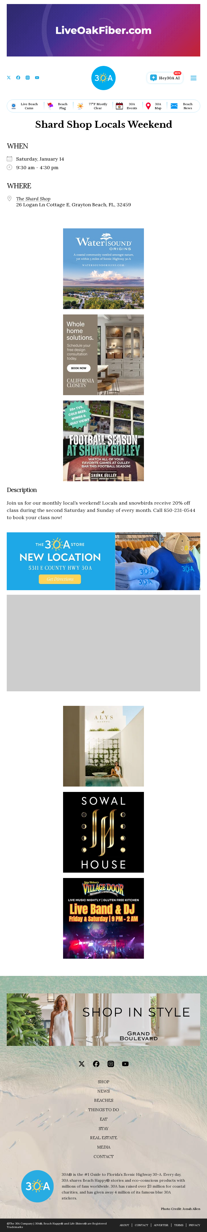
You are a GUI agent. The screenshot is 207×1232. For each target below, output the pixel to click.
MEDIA (103, 1147)
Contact (104, 1156)
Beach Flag (62, 106)
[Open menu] (193, 78)
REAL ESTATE (103, 1137)
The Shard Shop (33, 199)
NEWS (103, 1091)
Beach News (187, 106)
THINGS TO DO (103, 1109)
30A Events (132, 106)
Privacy (194, 1225)
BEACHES (103, 1100)
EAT (104, 1119)
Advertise (161, 1225)
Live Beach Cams (29, 106)
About (124, 1225)
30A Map (158, 106)
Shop (103, 1081)
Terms (178, 1225)
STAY (104, 1128)
